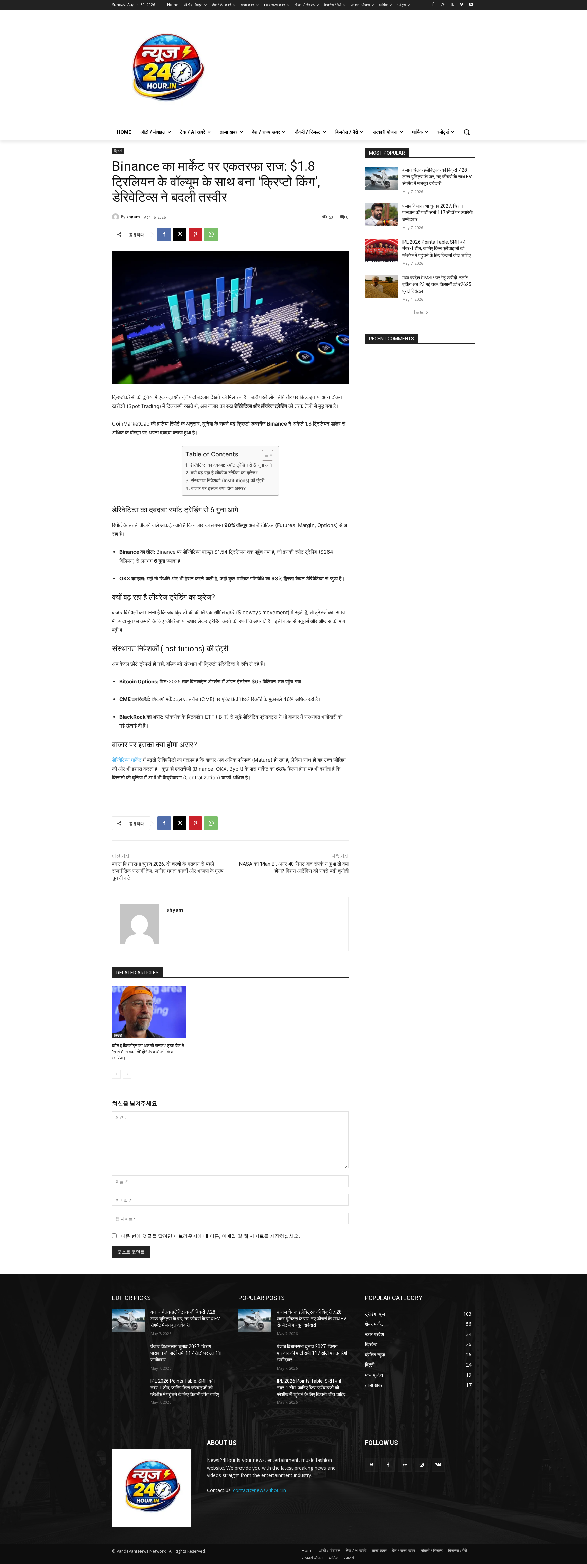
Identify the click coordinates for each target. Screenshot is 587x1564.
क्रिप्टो (118, 150)
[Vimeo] (461, 5)
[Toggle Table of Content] (264, 455)
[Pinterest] (195, 234)
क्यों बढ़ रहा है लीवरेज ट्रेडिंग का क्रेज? (224, 472)
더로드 (417, 312)
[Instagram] (443, 5)
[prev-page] (116, 1074)
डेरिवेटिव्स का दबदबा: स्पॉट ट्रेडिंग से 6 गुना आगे (231, 465)
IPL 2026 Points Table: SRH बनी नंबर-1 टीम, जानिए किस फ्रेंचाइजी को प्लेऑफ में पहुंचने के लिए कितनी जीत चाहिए (436, 248)
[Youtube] (471, 5)
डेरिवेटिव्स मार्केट (127, 760)
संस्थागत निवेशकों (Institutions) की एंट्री (227, 480)
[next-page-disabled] (127, 1074)
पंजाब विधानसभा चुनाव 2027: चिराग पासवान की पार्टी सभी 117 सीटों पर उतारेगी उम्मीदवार (437, 212)
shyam (133, 216)
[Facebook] (433, 5)
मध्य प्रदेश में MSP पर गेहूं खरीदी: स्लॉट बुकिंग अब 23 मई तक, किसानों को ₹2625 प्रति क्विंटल (437, 284)
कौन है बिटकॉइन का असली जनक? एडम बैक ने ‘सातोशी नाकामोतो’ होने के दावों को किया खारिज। (148, 1051)
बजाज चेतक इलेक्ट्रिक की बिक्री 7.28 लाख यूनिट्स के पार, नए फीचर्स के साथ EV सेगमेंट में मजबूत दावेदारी (437, 176)
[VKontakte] (438, 1464)
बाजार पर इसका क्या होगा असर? (218, 488)
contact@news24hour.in (259, 1490)
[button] (467, 132)
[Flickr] (404, 1464)
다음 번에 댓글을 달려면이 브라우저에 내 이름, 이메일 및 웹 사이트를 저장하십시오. (210, 1236)
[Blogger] (371, 1464)
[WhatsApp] (211, 234)
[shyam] (116, 216)
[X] (452, 5)
